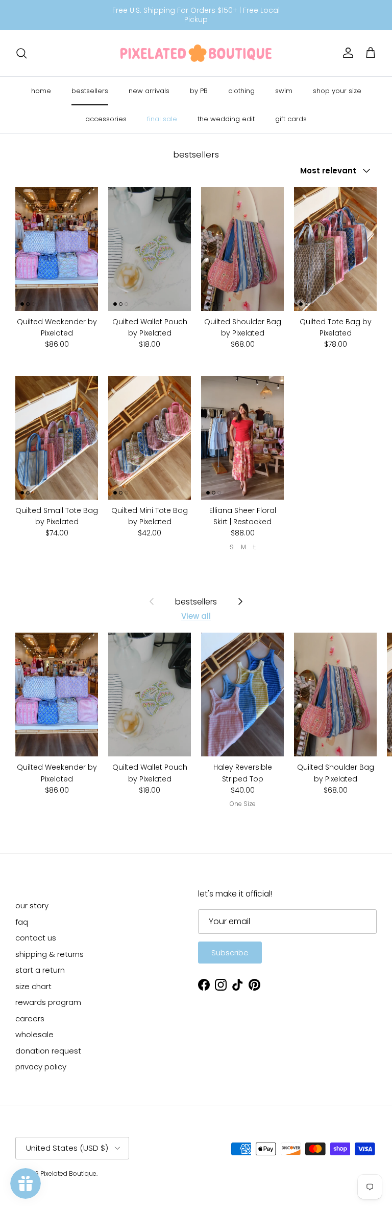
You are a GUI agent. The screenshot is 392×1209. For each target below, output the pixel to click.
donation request (48, 1050)
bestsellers (89, 91)
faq (21, 921)
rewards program (48, 1002)
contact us (35, 937)
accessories (106, 119)
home (41, 91)
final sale (162, 119)
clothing (241, 91)
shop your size (337, 91)
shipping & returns (49, 954)
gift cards (291, 119)
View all (196, 616)
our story (31, 905)
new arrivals (149, 91)
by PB (199, 91)
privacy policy (40, 1066)
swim (283, 91)
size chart (33, 986)
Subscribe (230, 952)
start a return (40, 970)
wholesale (34, 1034)
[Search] (21, 53)
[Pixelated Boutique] (196, 53)
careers (29, 1018)
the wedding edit (226, 119)
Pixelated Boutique (68, 1173)
